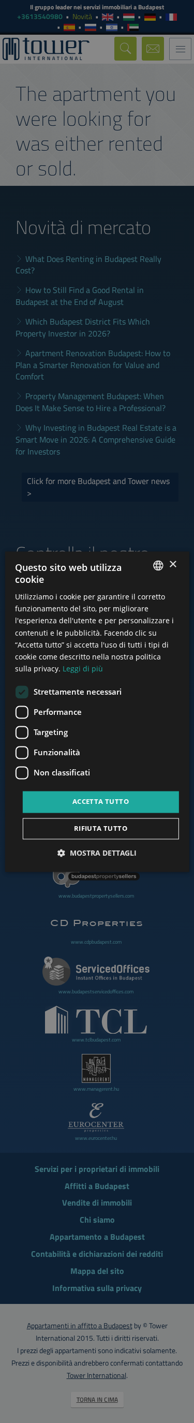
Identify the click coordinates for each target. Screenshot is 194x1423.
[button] (97, 853)
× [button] (172, 564)
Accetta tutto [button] (100, 801)
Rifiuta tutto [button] (100, 828)
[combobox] (158, 565)
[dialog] (97, 711)
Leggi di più (83, 668)
